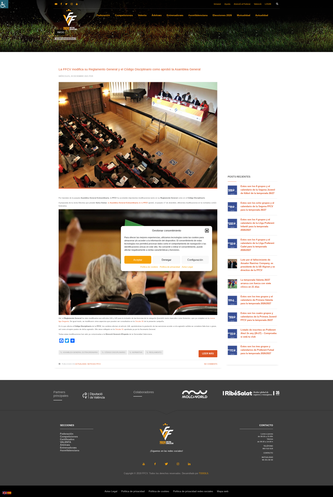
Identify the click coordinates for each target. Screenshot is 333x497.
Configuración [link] (195, 259)
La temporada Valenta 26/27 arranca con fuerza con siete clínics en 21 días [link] (256, 283)
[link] (4, 4)
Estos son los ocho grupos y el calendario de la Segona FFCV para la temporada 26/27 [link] (257, 206)
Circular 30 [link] (139, 321)
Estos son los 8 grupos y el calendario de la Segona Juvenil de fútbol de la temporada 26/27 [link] (258, 190)
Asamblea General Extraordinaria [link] (80, 352)
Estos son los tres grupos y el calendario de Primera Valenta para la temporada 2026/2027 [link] (257, 300)
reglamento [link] (155, 352)
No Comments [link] (210, 364)
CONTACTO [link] (268, 453)
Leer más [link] (208, 353)
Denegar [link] (166, 259)
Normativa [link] (137, 352)
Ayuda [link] (227, 4)
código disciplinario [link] (115, 352)
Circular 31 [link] (119, 329)
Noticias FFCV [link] (94, 364)
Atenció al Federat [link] (242, 4)
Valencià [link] (257, 4)
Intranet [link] (217, 4)
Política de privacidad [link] (170, 267)
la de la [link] (128, 203)
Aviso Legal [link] (187, 267)
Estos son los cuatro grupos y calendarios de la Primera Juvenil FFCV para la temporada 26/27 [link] (259, 316)
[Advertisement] (252, 118)
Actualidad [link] (80, 364)
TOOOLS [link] (203, 473)
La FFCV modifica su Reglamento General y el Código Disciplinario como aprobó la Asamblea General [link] (129, 69)
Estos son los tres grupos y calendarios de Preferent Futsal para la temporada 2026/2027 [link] (257, 350)
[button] (207, 230)
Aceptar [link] (137, 259)
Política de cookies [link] (149, 267)
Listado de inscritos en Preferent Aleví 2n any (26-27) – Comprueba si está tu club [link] (258, 333)
